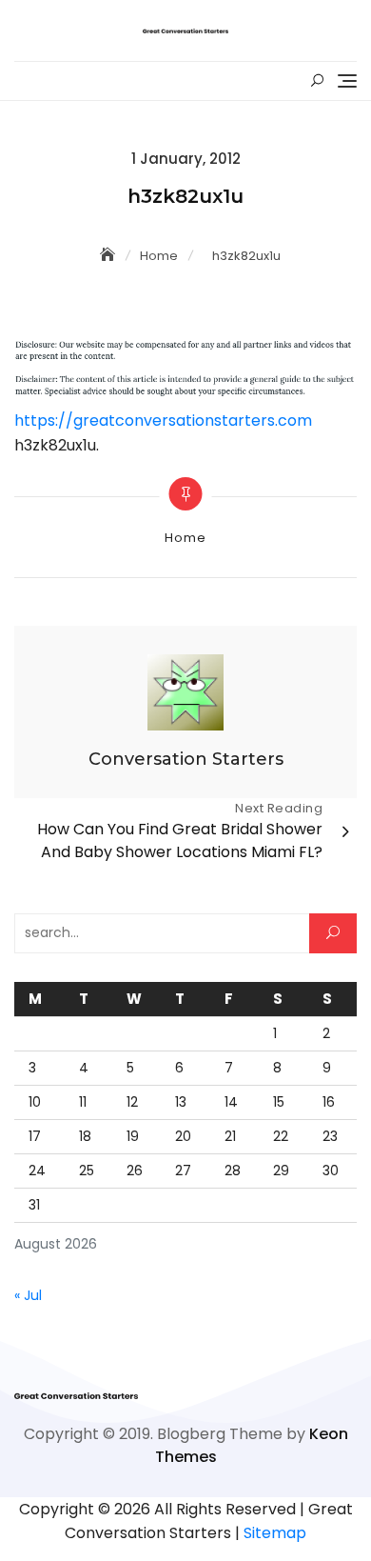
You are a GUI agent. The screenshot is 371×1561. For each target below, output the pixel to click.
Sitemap (275, 1533)
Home (185, 538)
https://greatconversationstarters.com (163, 420)
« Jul (28, 1295)
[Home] (109, 255)
